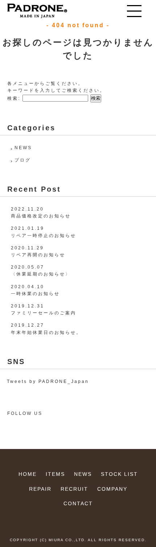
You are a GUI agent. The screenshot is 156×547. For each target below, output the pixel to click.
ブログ (23, 160)
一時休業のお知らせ (35, 293)
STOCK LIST (119, 474)
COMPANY (112, 489)
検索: (13, 98)
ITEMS (55, 474)
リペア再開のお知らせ (38, 254)
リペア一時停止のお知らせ (43, 235)
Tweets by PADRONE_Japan (48, 381)
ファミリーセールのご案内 (43, 312)
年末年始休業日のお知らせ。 (46, 332)
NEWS (23, 147)
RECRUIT (74, 489)
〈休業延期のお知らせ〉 (41, 274)
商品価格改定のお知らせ (41, 216)
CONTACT (78, 503)
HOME (28, 474)
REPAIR (40, 489)
